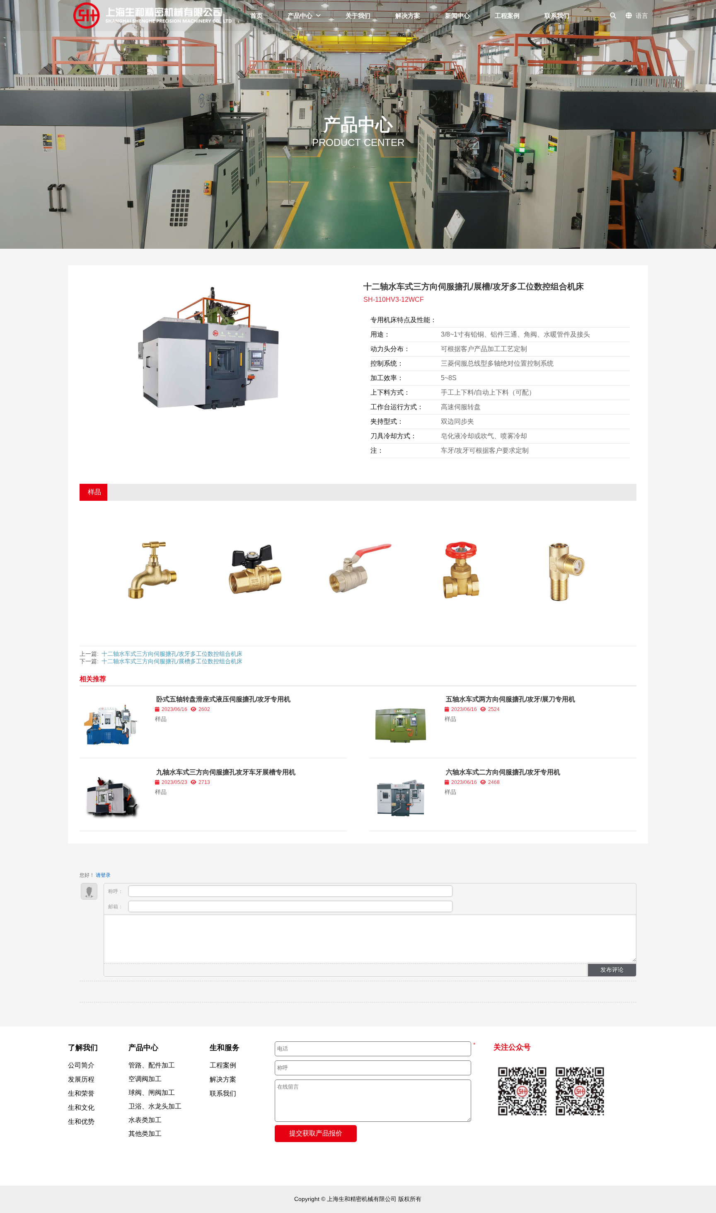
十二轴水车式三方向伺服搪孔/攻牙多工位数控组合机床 (172, 653)
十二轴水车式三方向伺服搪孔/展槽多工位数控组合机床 (172, 661)
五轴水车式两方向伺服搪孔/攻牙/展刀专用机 (510, 699)
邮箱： (116, 907)
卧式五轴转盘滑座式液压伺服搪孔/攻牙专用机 (223, 699)
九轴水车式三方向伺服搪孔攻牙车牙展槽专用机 (225, 772)
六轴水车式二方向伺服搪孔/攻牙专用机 (503, 772)
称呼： (116, 891)
